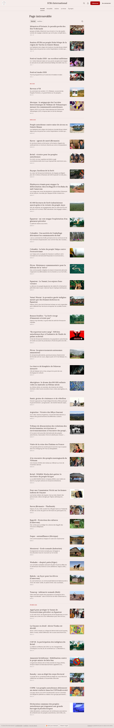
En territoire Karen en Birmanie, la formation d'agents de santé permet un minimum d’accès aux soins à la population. (48, 144)
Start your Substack (53, 725)
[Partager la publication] (88, 3)
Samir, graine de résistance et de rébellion (48, 398)
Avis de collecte (33, 725)
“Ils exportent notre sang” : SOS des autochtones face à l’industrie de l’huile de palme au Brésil (48, 334)
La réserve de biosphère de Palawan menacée (45, 367)
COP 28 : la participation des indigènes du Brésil (47, 643)
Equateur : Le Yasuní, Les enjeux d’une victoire (46, 282)
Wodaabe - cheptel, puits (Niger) (43, 562)
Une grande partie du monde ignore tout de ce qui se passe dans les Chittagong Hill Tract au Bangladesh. (48, 447)
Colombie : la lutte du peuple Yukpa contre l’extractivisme (48, 250)
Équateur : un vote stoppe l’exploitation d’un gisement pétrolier (49, 220)
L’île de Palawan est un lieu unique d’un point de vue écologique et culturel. (46, 372)
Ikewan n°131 (35, 89)
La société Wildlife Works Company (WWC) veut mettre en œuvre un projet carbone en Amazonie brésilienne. (47, 480)
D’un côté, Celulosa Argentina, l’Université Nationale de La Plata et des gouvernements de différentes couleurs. (47, 415)
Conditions (25, 725)
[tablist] (36, 21)
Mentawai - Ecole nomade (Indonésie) (46, 548)
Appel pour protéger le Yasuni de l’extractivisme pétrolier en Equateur (46, 611)
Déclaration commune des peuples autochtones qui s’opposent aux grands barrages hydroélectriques (46, 706)
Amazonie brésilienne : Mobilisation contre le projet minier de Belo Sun (48, 659)
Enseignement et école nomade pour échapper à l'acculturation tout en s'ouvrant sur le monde (45, 552)
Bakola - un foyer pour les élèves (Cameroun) (44, 577)
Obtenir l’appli (64, 725)
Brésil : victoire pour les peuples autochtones (43, 155)
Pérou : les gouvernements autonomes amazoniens (46, 351)
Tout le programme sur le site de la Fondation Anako (46, 75)
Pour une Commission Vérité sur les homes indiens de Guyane (48, 491)
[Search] (84, 3)
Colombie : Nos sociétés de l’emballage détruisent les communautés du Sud (46, 234)
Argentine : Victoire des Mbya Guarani (46, 412)
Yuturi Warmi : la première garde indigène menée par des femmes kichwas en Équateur (48, 299)
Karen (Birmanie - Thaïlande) (42, 506)
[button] (42, 8)
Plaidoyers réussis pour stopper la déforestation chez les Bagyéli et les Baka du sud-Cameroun (49, 186)
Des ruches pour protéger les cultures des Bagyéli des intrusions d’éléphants (46, 525)
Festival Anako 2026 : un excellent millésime (49, 58)
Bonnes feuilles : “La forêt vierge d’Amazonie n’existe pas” (44, 317)
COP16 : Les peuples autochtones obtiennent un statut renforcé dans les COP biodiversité (49, 689)
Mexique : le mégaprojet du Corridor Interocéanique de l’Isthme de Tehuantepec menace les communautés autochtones (48, 104)
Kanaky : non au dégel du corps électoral (47, 674)
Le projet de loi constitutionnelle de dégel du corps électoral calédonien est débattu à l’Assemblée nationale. (48, 677)
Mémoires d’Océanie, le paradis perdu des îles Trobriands (47, 27)
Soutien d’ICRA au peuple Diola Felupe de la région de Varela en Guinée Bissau (48, 43)
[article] (57, 32)
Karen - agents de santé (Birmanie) (44, 141)
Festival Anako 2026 (38, 72)
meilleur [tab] (39, 21)
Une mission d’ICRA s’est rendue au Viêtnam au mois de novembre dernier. (47, 464)
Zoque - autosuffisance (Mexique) (44, 536)
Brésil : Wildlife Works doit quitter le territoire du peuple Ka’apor (46, 475)
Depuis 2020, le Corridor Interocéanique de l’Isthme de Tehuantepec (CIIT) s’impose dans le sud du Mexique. (47, 110)
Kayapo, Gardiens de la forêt (42, 171)
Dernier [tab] (33, 21)
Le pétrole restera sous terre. (39, 223)
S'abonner (95, 3)
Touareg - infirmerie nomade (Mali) (45, 592)
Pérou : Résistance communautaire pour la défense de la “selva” (48, 266)
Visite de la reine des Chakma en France (47, 444)
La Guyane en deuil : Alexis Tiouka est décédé (46, 627)
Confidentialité (18, 725)
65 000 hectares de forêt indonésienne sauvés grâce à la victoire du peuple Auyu (47, 204)
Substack (90, 725)
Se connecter (106, 3)
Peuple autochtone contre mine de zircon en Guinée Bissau (49, 126)
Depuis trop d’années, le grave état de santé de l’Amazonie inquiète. (48, 321)
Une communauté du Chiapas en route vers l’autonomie (47, 538)
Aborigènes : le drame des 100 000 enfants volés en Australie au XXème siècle (47, 383)
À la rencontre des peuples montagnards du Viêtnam (48, 459)
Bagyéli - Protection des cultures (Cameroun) (44, 521)
